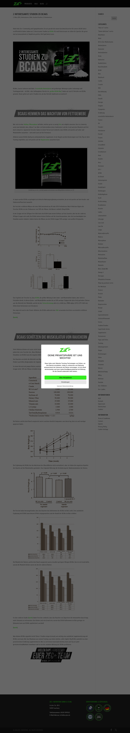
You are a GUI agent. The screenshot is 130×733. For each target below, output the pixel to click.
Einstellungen (65, 382)
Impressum (59, 386)
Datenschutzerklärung (68, 386)
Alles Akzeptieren (65, 378)
